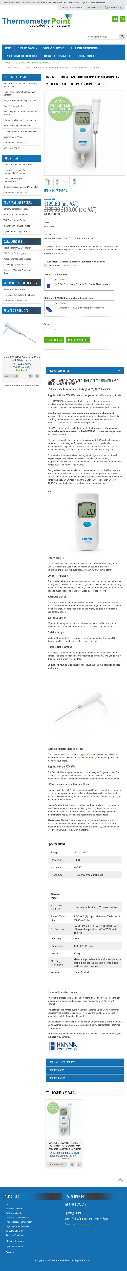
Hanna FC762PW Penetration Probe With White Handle (21, 359)
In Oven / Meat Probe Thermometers (19, 131)
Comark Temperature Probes (16, 208)
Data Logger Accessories (14, 264)
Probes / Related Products (61, 1062)
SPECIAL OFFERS (11, 148)
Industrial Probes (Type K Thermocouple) (14, 180)
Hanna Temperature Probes (15, 214)
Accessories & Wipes (12, 136)
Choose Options (57, 1164)
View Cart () (115, 7)
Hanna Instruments (55, 191)
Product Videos (56, 1070)
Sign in (84, 2)
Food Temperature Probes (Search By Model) (20, 113)
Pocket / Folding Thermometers (17, 125)
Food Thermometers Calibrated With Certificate (19, 93)
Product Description (58, 370)
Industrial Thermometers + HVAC (18, 164)
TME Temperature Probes (14, 220)
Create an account (97, 2)
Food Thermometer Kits (44, 62)
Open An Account (14, 1246)
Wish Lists (96, 7)
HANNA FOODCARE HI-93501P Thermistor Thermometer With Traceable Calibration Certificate (64, 1145)
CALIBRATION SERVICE (14, 142)
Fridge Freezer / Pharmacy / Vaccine (19, 100)
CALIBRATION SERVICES (15, 192)
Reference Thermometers (14, 289)
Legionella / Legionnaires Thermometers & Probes (14, 171)
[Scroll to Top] (121, 1180)
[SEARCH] (122, 37)
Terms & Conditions (15, 1235)
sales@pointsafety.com (82, 1224)
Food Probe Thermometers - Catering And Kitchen (20, 85)
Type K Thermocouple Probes (16, 231)
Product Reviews (56, 1078)
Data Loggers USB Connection (17, 247)
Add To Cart (11, 375)
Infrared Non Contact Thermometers (19, 119)
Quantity (48, 323)
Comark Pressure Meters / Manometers (21, 186)
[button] (94, 1234)
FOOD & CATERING (21, 62)
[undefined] (84, 172)
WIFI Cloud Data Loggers (14, 253)
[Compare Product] (115, 19)
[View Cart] (122, 19)
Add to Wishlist (30, 376)
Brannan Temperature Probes (16, 225)
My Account (74, 2)
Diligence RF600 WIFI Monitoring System (18, 271)
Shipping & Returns (15, 1240)
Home (7, 62)
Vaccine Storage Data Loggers (17, 258)
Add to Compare (37, 376)
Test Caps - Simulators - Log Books (19, 294)
